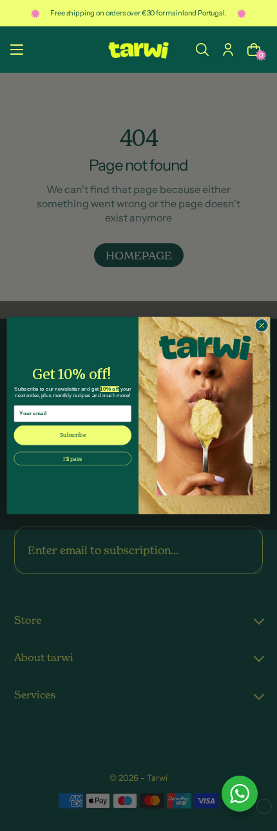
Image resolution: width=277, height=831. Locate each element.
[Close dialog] (261, 325)
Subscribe (73, 435)
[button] (202, 49)
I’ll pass (72, 458)
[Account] (228, 49)
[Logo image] (138, 50)
